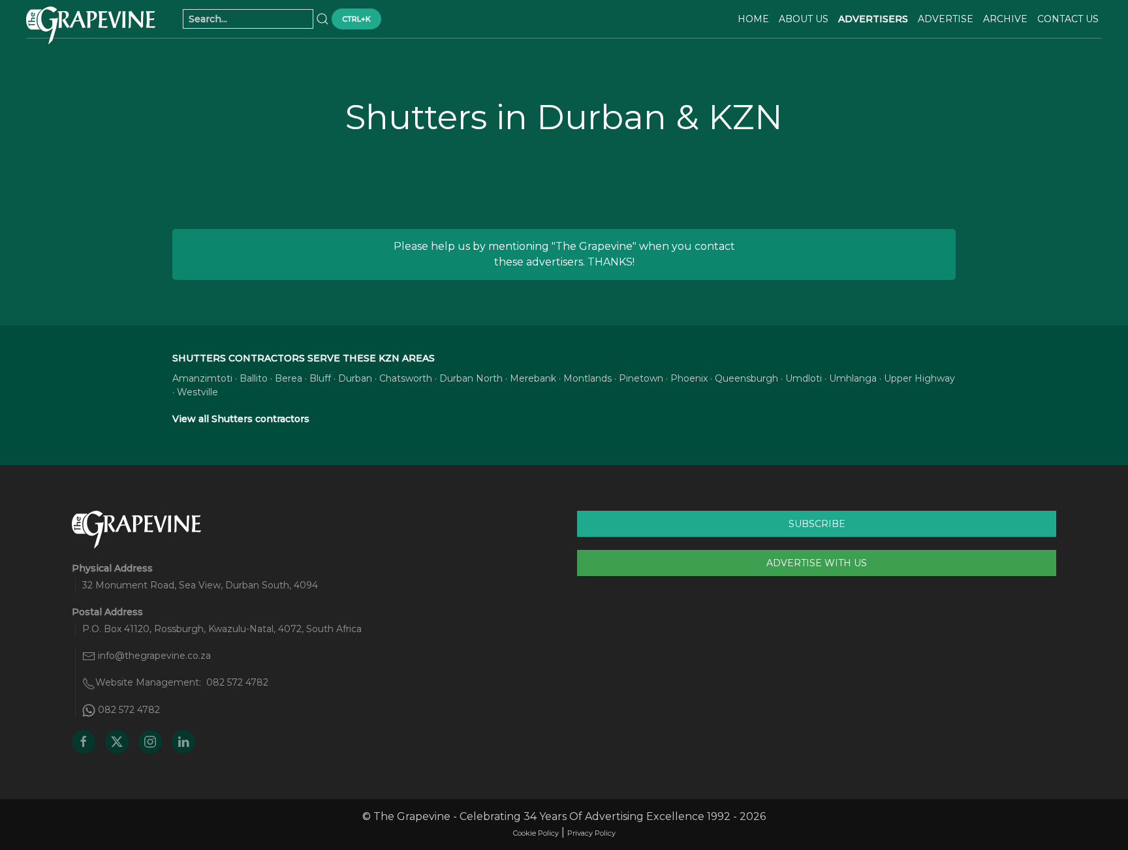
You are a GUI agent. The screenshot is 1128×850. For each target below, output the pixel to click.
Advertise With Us (816, 563)
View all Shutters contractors (240, 419)
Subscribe (817, 524)
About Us (803, 19)
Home (753, 19)
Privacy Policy (591, 833)
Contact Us (1068, 19)
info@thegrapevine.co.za (154, 655)
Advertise (945, 19)
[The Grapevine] (90, 25)
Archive (1005, 19)
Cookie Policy (536, 833)
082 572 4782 (237, 682)
